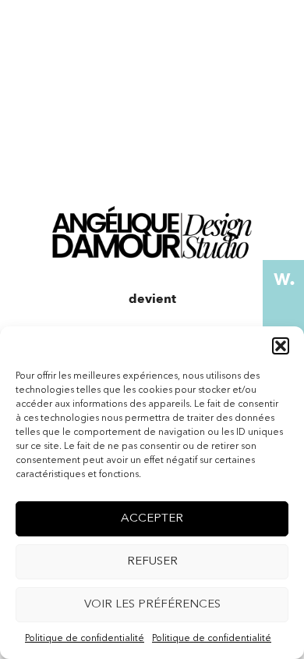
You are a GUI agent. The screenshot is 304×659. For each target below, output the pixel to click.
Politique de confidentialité (84, 638)
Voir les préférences (152, 605)
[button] (280, 346)
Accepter (152, 519)
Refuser (152, 562)
